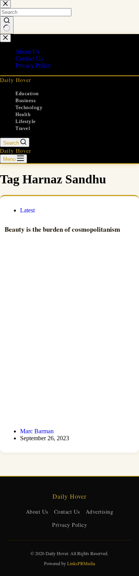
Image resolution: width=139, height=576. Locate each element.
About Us (37, 511)
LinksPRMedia (81, 563)
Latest (27, 210)
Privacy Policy (69, 524)
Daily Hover (15, 80)
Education (27, 93)
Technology (28, 107)
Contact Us (67, 511)
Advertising (100, 511)
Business (25, 100)
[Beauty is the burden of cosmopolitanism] (69, 337)
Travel (22, 128)
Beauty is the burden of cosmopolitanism (62, 229)
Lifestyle (25, 121)
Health (23, 114)
